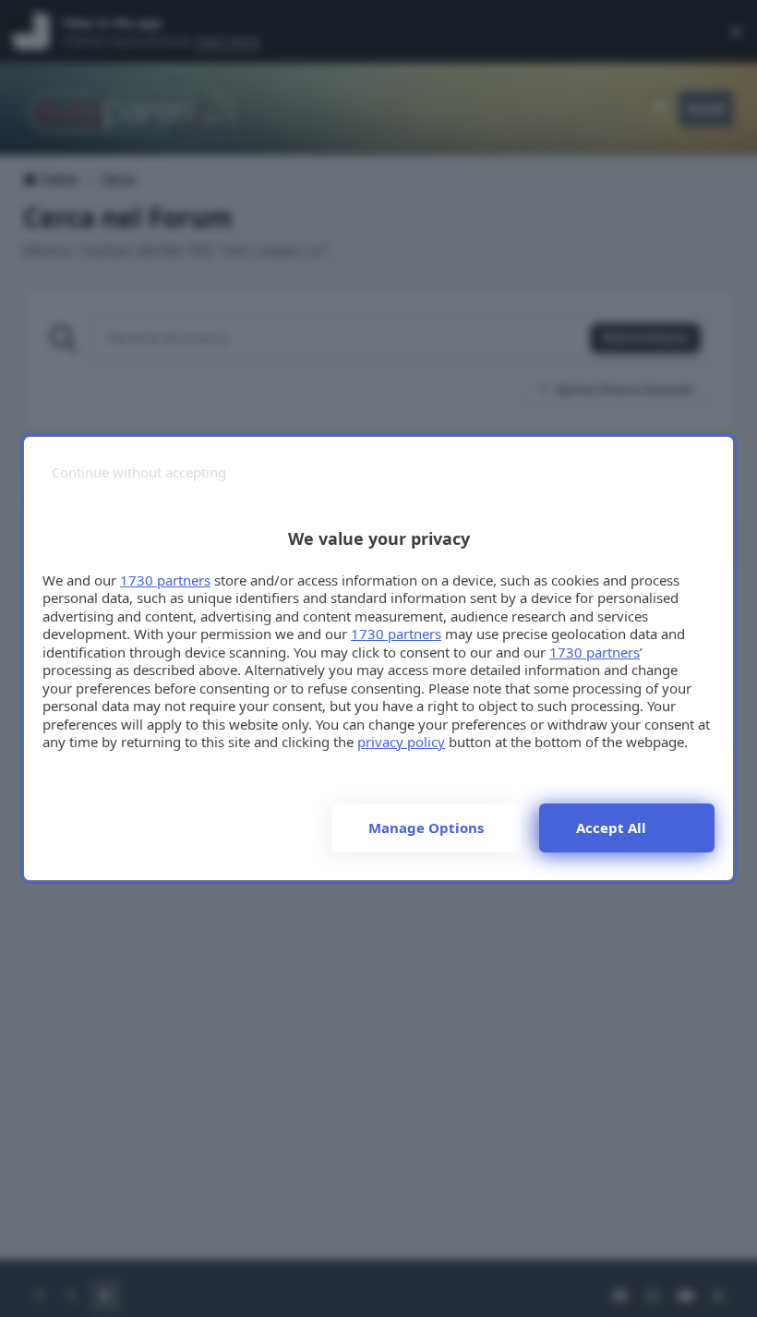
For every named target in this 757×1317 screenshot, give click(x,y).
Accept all (611, 827)
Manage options (426, 827)
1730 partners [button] (165, 580)
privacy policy (401, 741)
